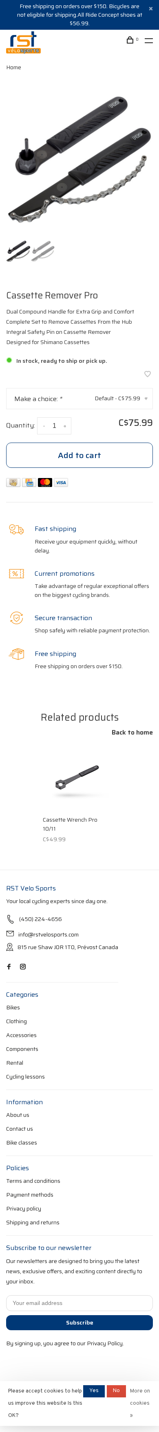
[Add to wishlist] (147, 375)
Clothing (16, 1021)
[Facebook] (9, 967)
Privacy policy (23, 1208)
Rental (14, 1062)
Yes (94, 1391)
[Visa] (61, 485)
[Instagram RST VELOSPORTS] (23, 967)
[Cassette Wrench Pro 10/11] (76, 777)
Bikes (13, 1007)
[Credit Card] (30, 485)
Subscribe (79, 1322)
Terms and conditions (33, 1180)
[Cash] (14, 485)
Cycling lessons (25, 1076)
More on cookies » (140, 1403)
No (116, 1391)
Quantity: (20, 425)
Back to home (132, 732)
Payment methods (29, 1194)
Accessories (21, 1035)
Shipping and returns (33, 1222)
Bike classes (21, 1142)
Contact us (19, 1128)
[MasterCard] (46, 485)
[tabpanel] (79, 159)
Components (22, 1048)
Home (13, 67)
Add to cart (79, 455)
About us (17, 1114)
